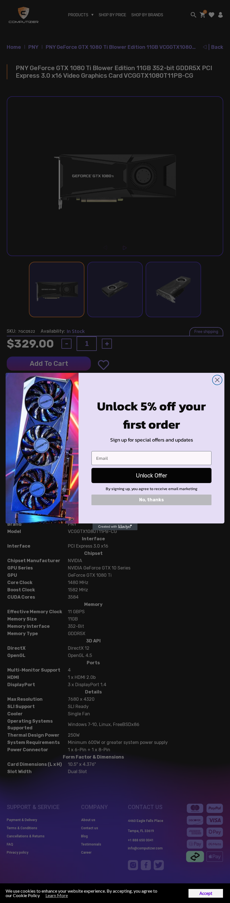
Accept (205, 893)
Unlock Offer (151, 475)
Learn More (56, 895)
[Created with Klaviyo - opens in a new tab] (115, 526)
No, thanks (151, 499)
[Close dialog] (217, 380)
